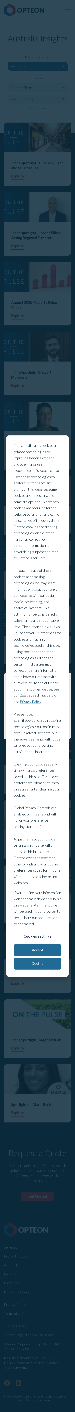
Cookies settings (37, 936)
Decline (37, 963)
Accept (37, 950)
